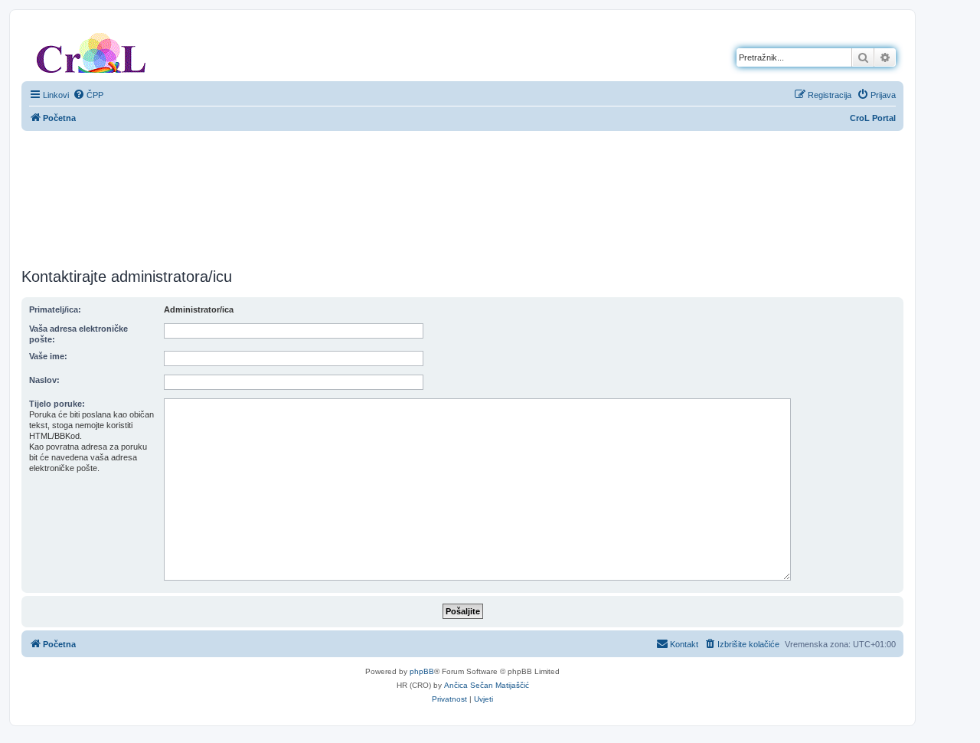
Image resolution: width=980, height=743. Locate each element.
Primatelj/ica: (55, 309)
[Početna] (91, 49)
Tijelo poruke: (57, 403)
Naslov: (44, 380)
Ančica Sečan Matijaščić (486, 685)
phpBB (422, 671)
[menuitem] (88, 95)
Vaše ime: (48, 356)
